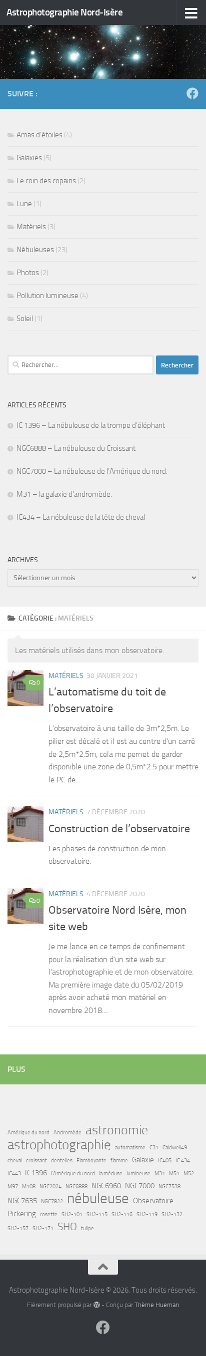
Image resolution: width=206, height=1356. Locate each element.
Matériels (66, 676)
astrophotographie (59, 1145)
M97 (13, 1186)
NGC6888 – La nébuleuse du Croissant (76, 448)
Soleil (24, 318)
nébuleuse (98, 1199)
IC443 (14, 1173)
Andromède (68, 1132)
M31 (159, 1173)
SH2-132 (172, 1214)
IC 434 (183, 1160)
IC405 (165, 1160)
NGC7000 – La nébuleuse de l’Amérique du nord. (92, 471)
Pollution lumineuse (47, 295)
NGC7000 (139, 1185)
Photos (27, 272)
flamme (119, 1160)
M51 (174, 1173)
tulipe (87, 1228)
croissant (36, 1160)
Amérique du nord (29, 1132)
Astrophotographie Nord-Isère (64, 12)
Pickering (22, 1213)
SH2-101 (72, 1214)
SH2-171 (43, 1228)
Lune (24, 203)
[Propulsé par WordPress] (96, 1305)
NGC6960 (106, 1185)
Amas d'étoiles (39, 134)
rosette (49, 1214)
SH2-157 (18, 1228)
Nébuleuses (35, 249)
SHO (67, 1227)
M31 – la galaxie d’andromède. (64, 494)
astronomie (117, 1130)
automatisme (130, 1147)
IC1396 (36, 1172)
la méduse (110, 1173)
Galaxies (29, 157)
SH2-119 (147, 1214)
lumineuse (138, 1173)
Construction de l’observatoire (119, 828)
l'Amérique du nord (73, 1173)
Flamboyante (91, 1160)
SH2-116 (122, 1214)
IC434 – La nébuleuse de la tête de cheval (80, 517)
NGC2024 (51, 1186)
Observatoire (153, 1200)
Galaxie (143, 1159)
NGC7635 (22, 1200)
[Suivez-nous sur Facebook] (192, 93)
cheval (15, 1160)
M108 (29, 1186)
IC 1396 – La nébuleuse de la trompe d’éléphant (90, 425)
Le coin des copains (46, 180)
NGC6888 (77, 1186)
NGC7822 (52, 1201)
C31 (154, 1147)
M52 (189, 1173)
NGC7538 (169, 1186)
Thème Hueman (156, 1305)
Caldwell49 (174, 1147)
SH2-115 (97, 1214)
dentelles (61, 1160)
